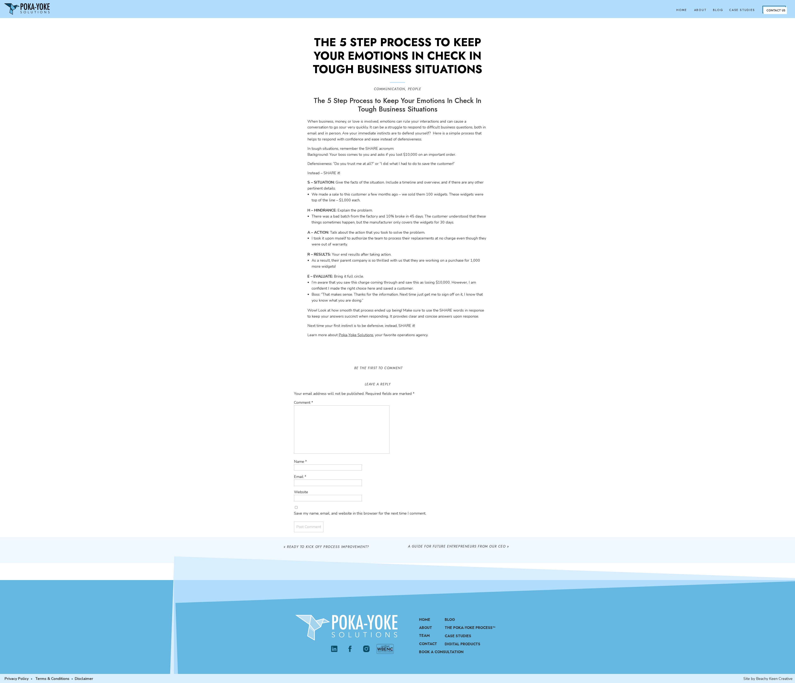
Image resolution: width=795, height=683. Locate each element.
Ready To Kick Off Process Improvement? (328, 546)
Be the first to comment (378, 368)
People (414, 89)
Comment (303, 402)
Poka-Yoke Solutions (356, 334)
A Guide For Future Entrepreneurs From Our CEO (457, 546)
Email (300, 476)
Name (300, 461)
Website (301, 492)
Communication (389, 89)
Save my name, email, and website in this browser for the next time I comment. (360, 513)
